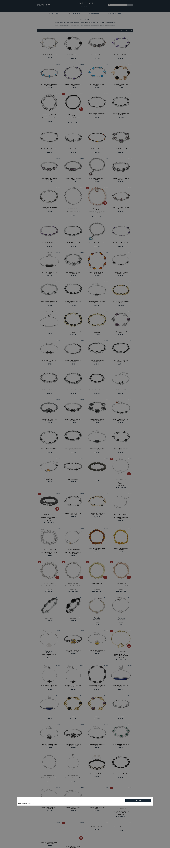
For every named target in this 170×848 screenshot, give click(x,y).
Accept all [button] (138, 800)
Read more (35, 803)
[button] (138, 803)
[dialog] (85, 801)
